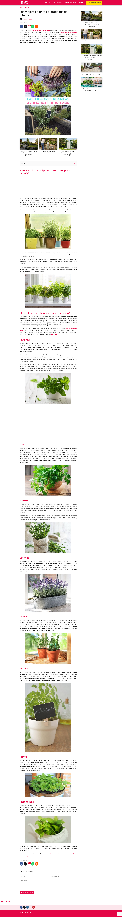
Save (30, 25)
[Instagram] (27, 907)
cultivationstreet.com (55, 854)
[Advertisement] (48, 55)
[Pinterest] (33, 907)
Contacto (81, 2)
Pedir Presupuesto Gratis (94, 2)
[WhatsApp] (32, 26)
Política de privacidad (25, 912)
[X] (25, 26)
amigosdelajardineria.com (28, 856)
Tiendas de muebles (70, 2)
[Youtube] (30, 907)
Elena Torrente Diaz (27, 19)
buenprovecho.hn (71, 854)
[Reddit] (36, 26)
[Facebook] (21, 26)
